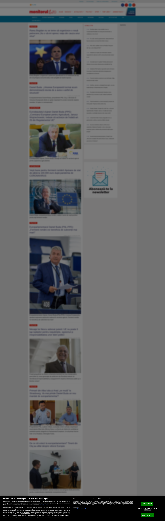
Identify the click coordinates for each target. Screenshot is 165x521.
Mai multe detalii (44, 504)
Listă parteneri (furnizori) (79, 508)
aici (13, 513)
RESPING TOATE (147, 515)
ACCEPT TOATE (147, 504)
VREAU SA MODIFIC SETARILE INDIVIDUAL (147, 509)
